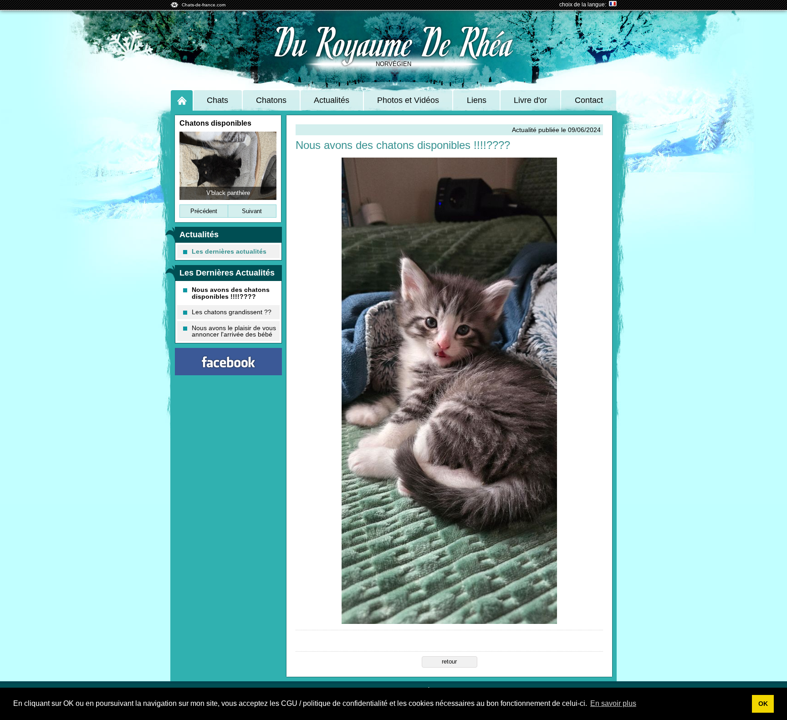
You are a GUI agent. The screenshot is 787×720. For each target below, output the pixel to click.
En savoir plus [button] (613, 703)
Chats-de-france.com (203, 4)
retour (449, 661)
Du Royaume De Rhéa (393, 41)
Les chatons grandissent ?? (231, 312)
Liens (476, 100)
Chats (217, 100)
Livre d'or (530, 100)
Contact (589, 100)
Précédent (203, 211)
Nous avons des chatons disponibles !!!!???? (231, 293)
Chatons (271, 100)
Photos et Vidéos (408, 100)
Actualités (331, 100)
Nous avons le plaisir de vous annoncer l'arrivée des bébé (234, 331)
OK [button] (763, 703)
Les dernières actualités (229, 251)
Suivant (252, 211)
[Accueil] (182, 100)
